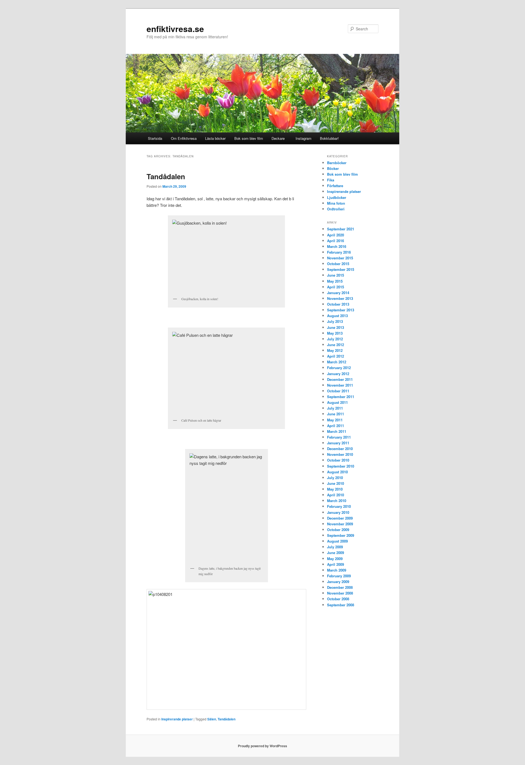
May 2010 (335, 489)
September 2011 (340, 396)
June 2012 (335, 344)
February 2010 (339, 506)
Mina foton (336, 203)
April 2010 (335, 494)
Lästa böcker (215, 138)
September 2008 (340, 604)
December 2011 (340, 379)
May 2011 (335, 419)
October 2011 (338, 390)
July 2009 (335, 546)
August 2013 (337, 315)
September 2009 (340, 535)
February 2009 (339, 575)
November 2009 (340, 523)
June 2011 (335, 413)
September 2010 (340, 466)
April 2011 (335, 425)
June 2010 (335, 483)
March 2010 (336, 500)
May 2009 (335, 558)
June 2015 (335, 275)
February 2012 (339, 367)
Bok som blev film (248, 138)
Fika (330, 179)
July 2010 (335, 477)
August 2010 (337, 471)
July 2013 (335, 321)
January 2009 (338, 581)
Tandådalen (166, 176)
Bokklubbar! (329, 138)
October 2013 (338, 304)
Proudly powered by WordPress (262, 745)
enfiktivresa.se (175, 28)
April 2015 (335, 286)
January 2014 (338, 292)
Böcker (333, 168)
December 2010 (340, 448)
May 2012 (335, 350)
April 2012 (335, 356)
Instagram (302, 138)
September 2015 (340, 269)
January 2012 (338, 373)
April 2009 (335, 564)
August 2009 (337, 541)
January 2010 (338, 512)
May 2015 (335, 281)
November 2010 (340, 454)
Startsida (155, 138)
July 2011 (335, 408)
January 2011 (338, 442)
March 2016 (336, 246)
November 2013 (340, 298)
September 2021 (340, 228)
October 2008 (338, 598)
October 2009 (338, 529)
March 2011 (336, 431)
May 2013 (335, 333)
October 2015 (338, 263)
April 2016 (335, 240)
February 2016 (339, 252)
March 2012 (336, 361)
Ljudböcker (336, 197)
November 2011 (340, 385)
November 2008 (340, 593)
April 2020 (335, 234)
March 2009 (336, 570)
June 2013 (335, 327)
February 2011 (339, 437)
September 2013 (340, 309)
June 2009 (335, 552)
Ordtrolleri (336, 208)
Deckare (278, 138)
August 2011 (337, 402)
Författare (335, 185)
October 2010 (338, 460)
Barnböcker (336, 162)
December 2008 (340, 587)
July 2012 (335, 338)
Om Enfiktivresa (184, 138)
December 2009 (340, 518)
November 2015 (340, 257)
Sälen (211, 719)
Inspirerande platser (177, 719)
